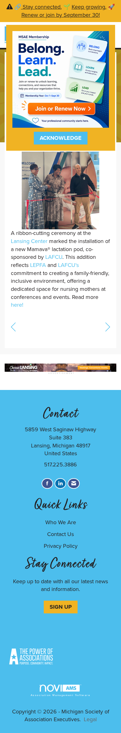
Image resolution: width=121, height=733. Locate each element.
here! (17, 305)
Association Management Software (60, 695)
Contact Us (60, 534)
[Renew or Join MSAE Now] (60, 79)
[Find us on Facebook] (47, 483)
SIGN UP (61, 607)
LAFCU (53, 257)
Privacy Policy (61, 546)
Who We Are (60, 522)
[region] (107, 326)
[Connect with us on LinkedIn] (60, 483)
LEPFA (38, 265)
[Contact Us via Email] (74, 483)
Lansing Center (29, 241)
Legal (90, 719)
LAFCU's (68, 265)
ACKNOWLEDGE (61, 138)
